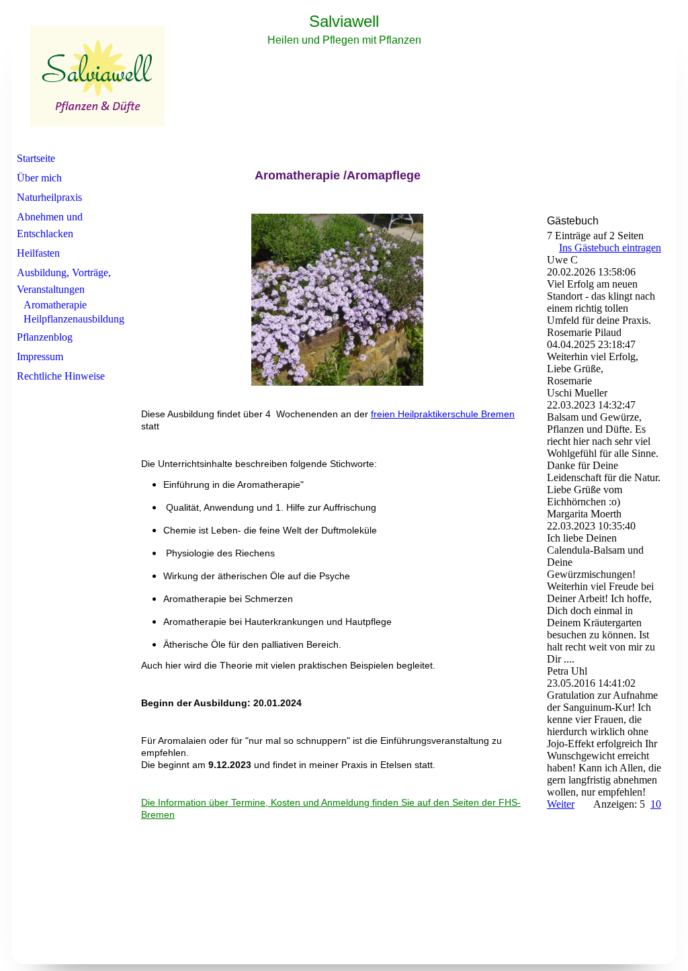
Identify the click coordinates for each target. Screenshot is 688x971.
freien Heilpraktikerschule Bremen (443, 414)
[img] (344, 76)
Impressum (40, 356)
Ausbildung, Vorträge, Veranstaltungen (64, 281)
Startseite (36, 158)
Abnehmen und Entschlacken (50, 225)
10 (655, 804)
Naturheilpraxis (49, 197)
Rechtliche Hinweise (61, 376)
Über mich (39, 177)
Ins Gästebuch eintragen (610, 247)
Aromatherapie (55, 304)
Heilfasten (38, 253)
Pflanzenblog (45, 337)
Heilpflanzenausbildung (74, 319)
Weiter (560, 804)
